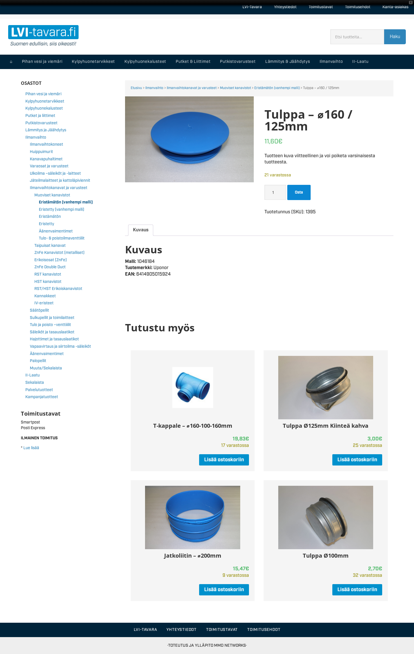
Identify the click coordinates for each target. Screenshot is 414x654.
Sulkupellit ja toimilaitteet (52, 317)
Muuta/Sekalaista (46, 368)
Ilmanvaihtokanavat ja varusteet (192, 88)
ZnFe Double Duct (50, 267)
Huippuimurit (41, 151)
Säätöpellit (39, 310)
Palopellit (38, 360)
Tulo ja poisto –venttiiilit (50, 324)
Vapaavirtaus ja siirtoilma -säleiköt (60, 346)
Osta (299, 192)
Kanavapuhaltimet (46, 159)
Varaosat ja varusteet (49, 166)
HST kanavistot (47, 281)
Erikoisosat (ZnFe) (50, 260)
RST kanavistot (47, 274)
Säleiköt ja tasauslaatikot (52, 332)
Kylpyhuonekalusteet (44, 108)
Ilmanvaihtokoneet (46, 144)
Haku (395, 37)
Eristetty (46, 224)
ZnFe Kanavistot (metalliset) (59, 252)
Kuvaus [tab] (140, 230)
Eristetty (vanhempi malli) (61, 209)
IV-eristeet (44, 303)
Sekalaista (34, 382)
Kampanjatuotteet (41, 397)
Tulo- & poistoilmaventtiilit (61, 238)
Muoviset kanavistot (235, 88)
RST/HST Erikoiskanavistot (58, 288)
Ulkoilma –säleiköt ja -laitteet (55, 173)
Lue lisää (31, 448)
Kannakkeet (45, 296)
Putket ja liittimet (40, 115)
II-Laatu (32, 375)
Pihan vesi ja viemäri (43, 94)
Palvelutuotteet (39, 390)
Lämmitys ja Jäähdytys (45, 130)
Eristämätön (50, 216)
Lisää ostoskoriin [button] (224, 459)
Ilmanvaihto (154, 88)
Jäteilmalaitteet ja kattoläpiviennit (60, 180)
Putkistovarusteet (41, 123)
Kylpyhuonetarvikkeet (44, 101)
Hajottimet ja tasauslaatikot (54, 339)
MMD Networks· (230, 645)
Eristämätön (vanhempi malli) (277, 88)
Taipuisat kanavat (50, 245)
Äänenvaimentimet (56, 231)
